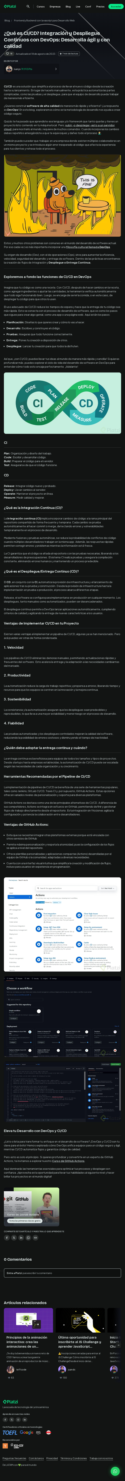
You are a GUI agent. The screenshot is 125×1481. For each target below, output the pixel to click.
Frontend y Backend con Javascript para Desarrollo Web (44, 20)
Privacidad (52, 1458)
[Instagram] (18, 1419)
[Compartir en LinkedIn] (21, 1238)
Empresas (55, 6)
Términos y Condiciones (73, 1458)
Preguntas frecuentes (14, 1458)
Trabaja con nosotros (101, 1458)
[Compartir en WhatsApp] (28, 1238)
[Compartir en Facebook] (7, 1238)
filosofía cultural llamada (88, 247)
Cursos (41, 6)
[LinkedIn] (24, 1419)
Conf (88, 6)
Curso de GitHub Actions (68, 1161)
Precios (100, 6)
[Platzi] (10, 6)
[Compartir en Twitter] (14, 1238)
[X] (11, 1419)
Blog (68, 6)
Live (78, 6)
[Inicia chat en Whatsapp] (115, 1471)
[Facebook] (5, 1419)
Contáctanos (36, 1458)
